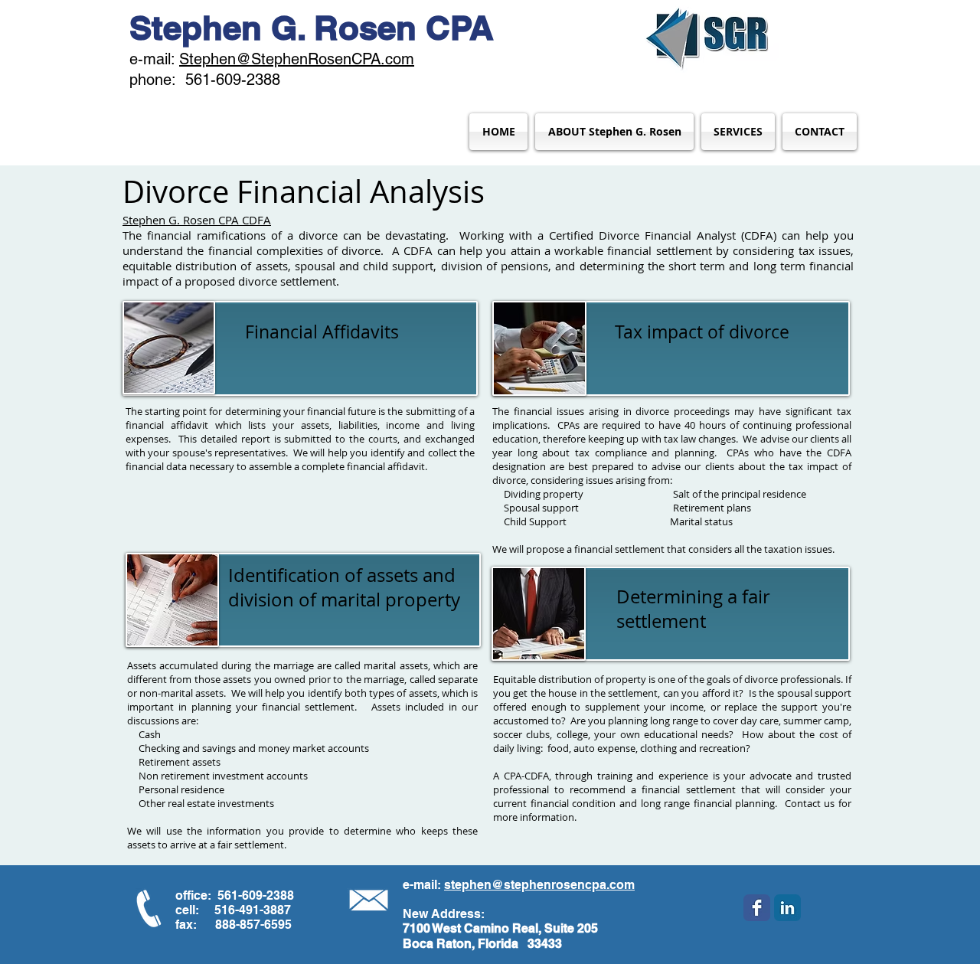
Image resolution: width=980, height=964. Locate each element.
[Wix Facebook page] (756, 907)
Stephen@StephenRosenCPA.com (296, 59)
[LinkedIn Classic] (787, 907)
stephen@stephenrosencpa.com (539, 884)
